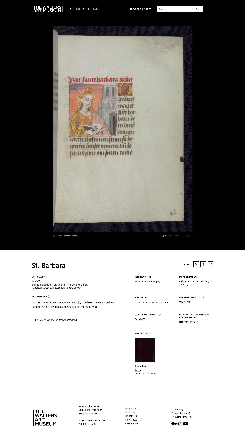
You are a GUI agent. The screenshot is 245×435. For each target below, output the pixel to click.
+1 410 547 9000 (88, 413)
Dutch (35, 276)
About (129, 408)
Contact (176, 409)
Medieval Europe (41, 287)
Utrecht (139, 281)
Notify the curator (188, 321)
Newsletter (132, 419)
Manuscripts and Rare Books (65, 287)
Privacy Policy (179, 413)
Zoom (188, 236)
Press (128, 412)
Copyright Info (179, 417)
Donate (129, 416)
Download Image (172, 236)
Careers (130, 423)
